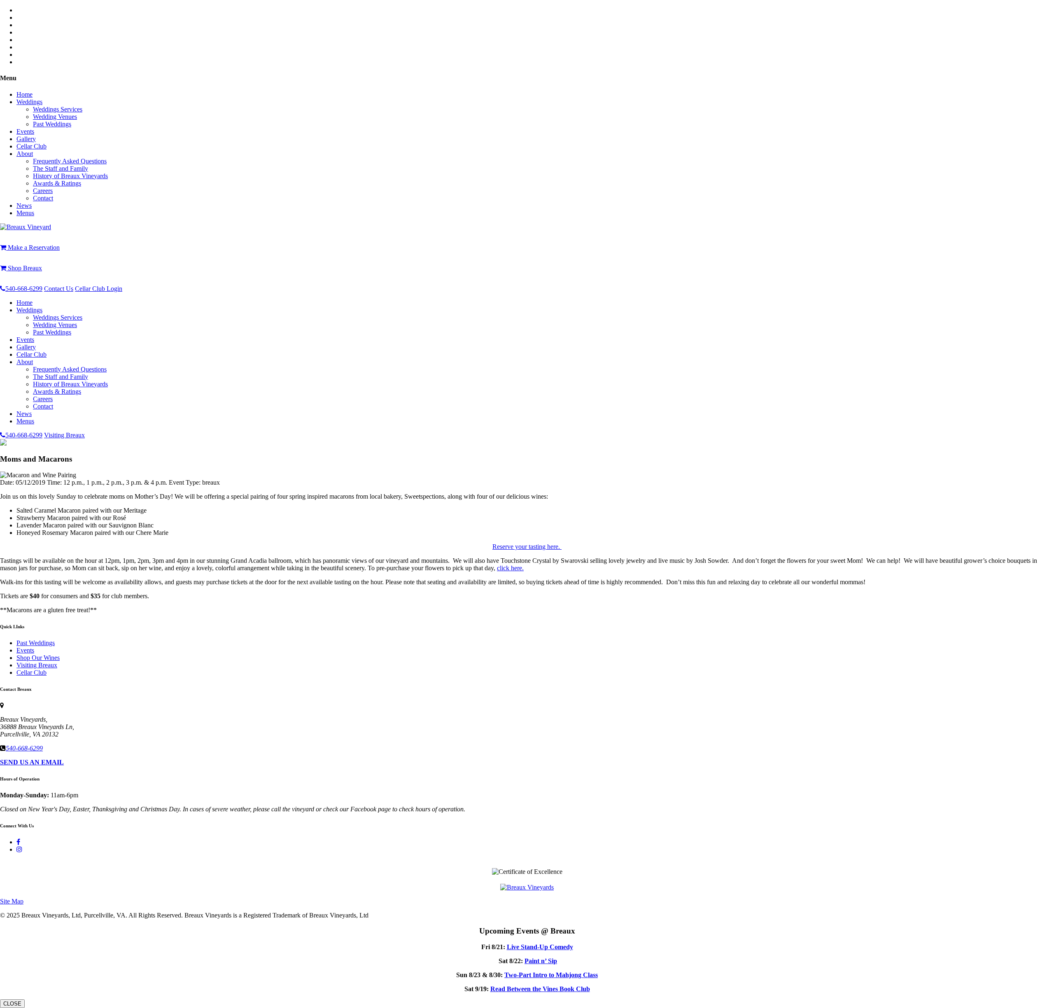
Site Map (11, 901)
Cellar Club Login (98, 288)
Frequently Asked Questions (70, 161)
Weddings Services (57, 109)
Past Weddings (52, 124)
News (24, 205)
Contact (43, 198)
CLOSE (12, 1004)
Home (24, 94)
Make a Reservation (33, 247)
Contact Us (58, 288)
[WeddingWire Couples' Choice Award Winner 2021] (527, 887)
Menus (25, 212)
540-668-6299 (23, 288)
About (24, 153)
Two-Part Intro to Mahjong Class (551, 974)
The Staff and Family (60, 168)
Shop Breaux (24, 268)
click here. (510, 567)
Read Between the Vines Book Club (540, 988)
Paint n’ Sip (541, 960)
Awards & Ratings (57, 183)
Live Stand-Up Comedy (540, 946)
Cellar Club (31, 146)
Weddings (29, 101)
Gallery (26, 138)
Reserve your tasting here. (527, 546)
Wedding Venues (55, 116)
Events (25, 131)
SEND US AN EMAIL (32, 762)
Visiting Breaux (64, 435)
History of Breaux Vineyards (70, 175)
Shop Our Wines (38, 657)
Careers (43, 190)
